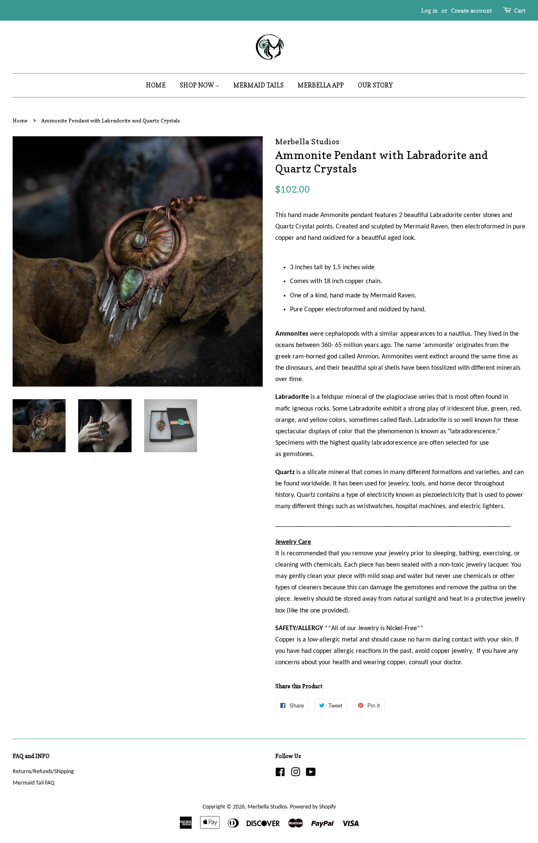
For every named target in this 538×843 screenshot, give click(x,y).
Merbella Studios (267, 807)
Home (156, 85)
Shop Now (197, 85)
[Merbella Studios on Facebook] (280, 774)
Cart (519, 10)
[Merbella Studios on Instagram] (295, 774)
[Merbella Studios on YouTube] (311, 774)
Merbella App (321, 85)
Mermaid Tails (258, 85)
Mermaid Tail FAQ (33, 783)
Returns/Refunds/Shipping (43, 771)
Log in (429, 10)
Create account (471, 10)
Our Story (375, 85)
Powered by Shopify (313, 807)
